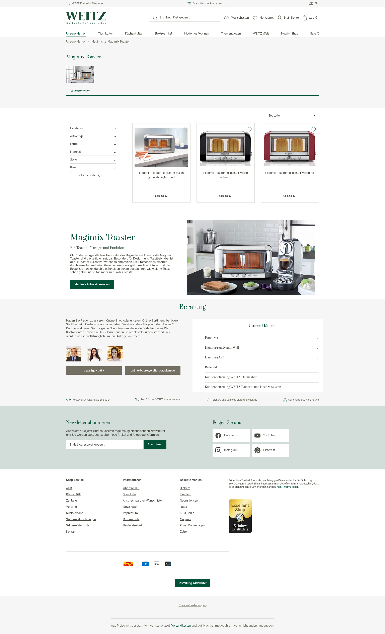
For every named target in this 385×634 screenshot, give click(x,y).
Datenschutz (131, 519)
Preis (73, 167)
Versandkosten (181, 625)
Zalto (183, 531)
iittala (183, 506)
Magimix (185, 519)
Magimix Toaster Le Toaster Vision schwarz (225, 175)
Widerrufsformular (78, 525)
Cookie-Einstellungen (193, 605)
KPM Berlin (187, 513)
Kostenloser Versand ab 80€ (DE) (91, 399)
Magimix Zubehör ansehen (92, 284)
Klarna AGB (73, 494)
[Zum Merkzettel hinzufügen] (185, 129)
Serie (73, 159)
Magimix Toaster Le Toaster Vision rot (289, 172)
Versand (71, 506)
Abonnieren (155, 444)
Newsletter (130, 506)
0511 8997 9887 (94, 370)
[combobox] (188, 17)
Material (75, 151)
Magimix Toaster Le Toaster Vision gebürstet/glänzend (161, 175)
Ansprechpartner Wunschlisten (143, 500)
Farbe (74, 144)
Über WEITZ (131, 488)
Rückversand (74, 513)
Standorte (129, 494)
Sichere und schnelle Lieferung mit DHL (235, 399)
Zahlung (71, 500)
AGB (69, 488)
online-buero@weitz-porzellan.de (153, 370)
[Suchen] (153, 17)
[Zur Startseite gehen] (105, 18)
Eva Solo (185, 494)
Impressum (130, 513)
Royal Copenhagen (192, 525)
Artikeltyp (76, 136)
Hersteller (76, 128)
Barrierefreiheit (132, 525)
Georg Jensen (189, 500)
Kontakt (71, 531)
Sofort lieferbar (89, 175)
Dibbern (185, 488)
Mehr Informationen (288, 486)
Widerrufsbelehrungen (81, 519)
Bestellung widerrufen (192, 583)
